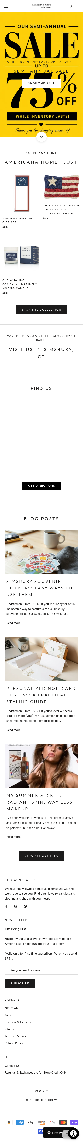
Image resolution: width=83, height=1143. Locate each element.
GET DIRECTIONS (41, 485)
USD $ (40, 1090)
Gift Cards (11, 1008)
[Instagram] (15, 905)
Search (9, 1015)
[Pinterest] (25, 905)
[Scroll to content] (41, 137)
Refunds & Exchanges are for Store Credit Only (36, 1072)
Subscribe (20, 983)
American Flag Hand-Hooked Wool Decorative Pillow (61, 209)
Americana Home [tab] (31, 162)
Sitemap (10, 1029)
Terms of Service (16, 1036)
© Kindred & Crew (41, 1099)
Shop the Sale (41, 83)
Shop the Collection (41, 309)
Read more (13, 623)
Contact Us (12, 1065)
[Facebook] (6, 905)
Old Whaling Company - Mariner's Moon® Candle (20, 284)
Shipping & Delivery (18, 1022)
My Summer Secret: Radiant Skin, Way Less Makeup (39, 802)
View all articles (41, 856)
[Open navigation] (6, 6)
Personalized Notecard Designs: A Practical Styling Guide (41, 695)
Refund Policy (14, 1043)
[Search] (70, 6)
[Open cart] (77, 6)
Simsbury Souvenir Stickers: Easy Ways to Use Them (39, 588)
